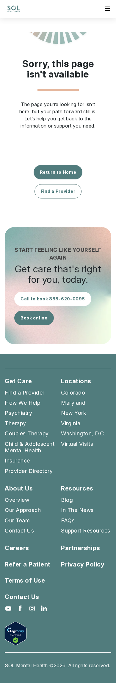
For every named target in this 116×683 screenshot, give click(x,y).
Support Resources (85, 530)
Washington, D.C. (83, 433)
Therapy (15, 423)
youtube (8, 608)
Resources (77, 488)
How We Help (22, 403)
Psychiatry (18, 413)
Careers (17, 548)
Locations (76, 381)
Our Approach (23, 510)
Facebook (20, 608)
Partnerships (80, 548)
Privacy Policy (82, 564)
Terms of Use (25, 580)
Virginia (70, 423)
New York (73, 413)
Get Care (18, 381)
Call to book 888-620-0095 (53, 298)
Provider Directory (29, 471)
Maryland (73, 403)
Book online (34, 317)
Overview (17, 500)
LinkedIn (44, 608)
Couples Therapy (27, 433)
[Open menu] (107, 8)
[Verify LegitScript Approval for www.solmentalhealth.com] (58, 633)
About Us (19, 488)
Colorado (73, 392)
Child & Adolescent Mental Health (29, 447)
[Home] (13, 9)
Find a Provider (58, 191)
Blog (67, 500)
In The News (77, 510)
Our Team (17, 520)
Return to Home (58, 172)
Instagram (32, 608)
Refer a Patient (28, 564)
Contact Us (19, 530)
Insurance (17, 460)
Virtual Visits (77, 444)
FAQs (68, 520)
